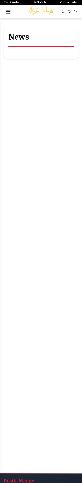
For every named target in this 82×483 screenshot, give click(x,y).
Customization (69, 2)
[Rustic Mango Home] (41, 12)
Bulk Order (41, 2)
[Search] (63, 11)
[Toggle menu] (8, 11)
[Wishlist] (69, 11)
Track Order (11, 2)
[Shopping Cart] (75, 11)
